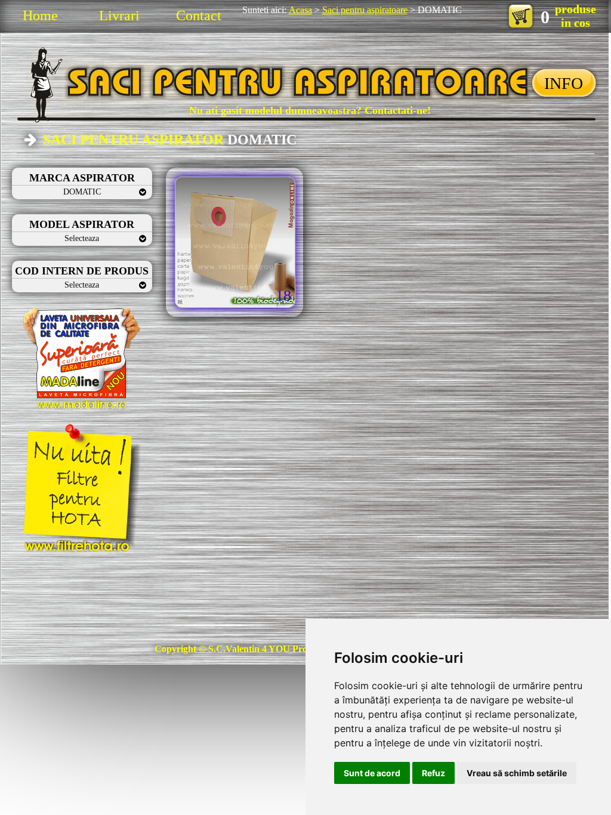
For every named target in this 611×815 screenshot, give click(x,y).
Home (40, 15)
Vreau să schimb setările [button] (517, 773)
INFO (563, 83)
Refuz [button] (433, 773)
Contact (198, 15)
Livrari (119, 15)
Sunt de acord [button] (372, 773)
